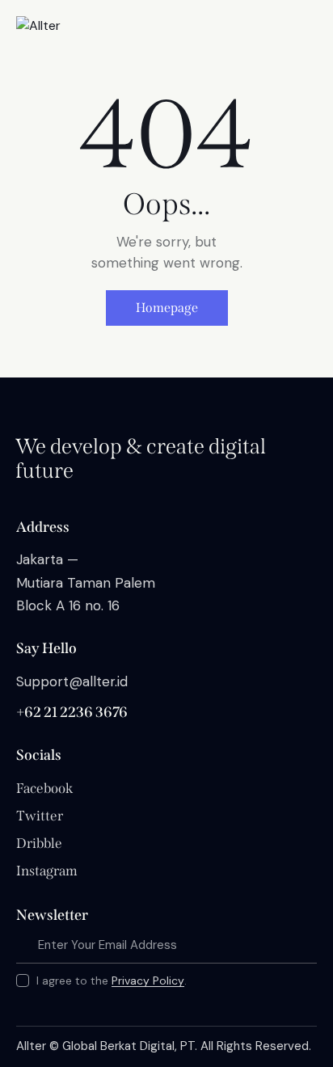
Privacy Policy (148, 981)
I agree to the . (111, 980)
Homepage (167, 307)
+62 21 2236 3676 (72, 712)
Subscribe (305, 945)
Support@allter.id (72, 681)
